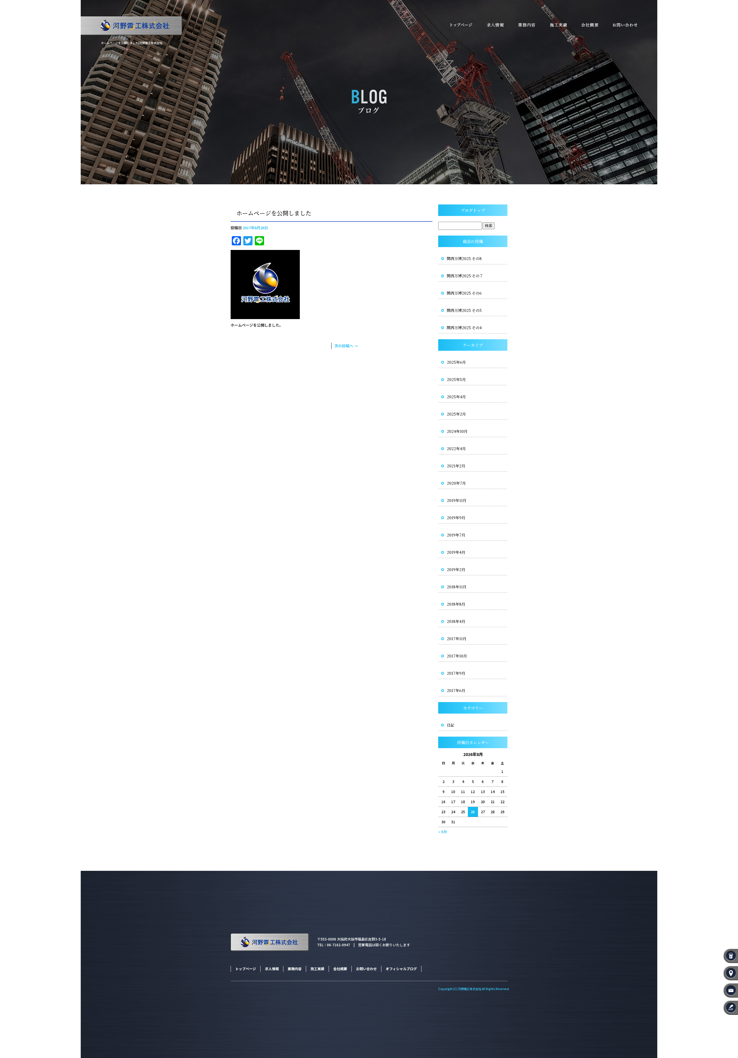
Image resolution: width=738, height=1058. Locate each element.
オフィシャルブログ (401, 968)
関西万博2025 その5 (464, 310)
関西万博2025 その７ (465, 275)
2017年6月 (456, 690)
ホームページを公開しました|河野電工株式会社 (131, 43)
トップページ (458, 25)
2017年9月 (456, 673)
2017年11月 (456, 638)
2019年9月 (456, 517)
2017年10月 (457, 656)
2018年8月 (456, 604)
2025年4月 (456, 396)
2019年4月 (456, 552)
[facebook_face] (265, 315)
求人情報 (494, 25)
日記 (450, 725)
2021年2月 (456, 466)
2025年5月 (456, 379)
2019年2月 (456, 569)
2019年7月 (456, 535)
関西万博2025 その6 (464, 293)
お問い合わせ (631, 25)
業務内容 (526, 25)
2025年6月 (456, 362)
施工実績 (558, 25)
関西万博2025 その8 (464, 258)
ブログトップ (473, 210)
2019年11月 (456, 500)
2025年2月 (456, 414)
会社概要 (589, 25)
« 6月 (442, 831)
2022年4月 (456, 448)
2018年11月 (456, 586)
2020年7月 (456, 483)
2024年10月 (457, 431)
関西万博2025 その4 (464, 327)
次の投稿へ (346, 345)
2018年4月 (456, 621)
